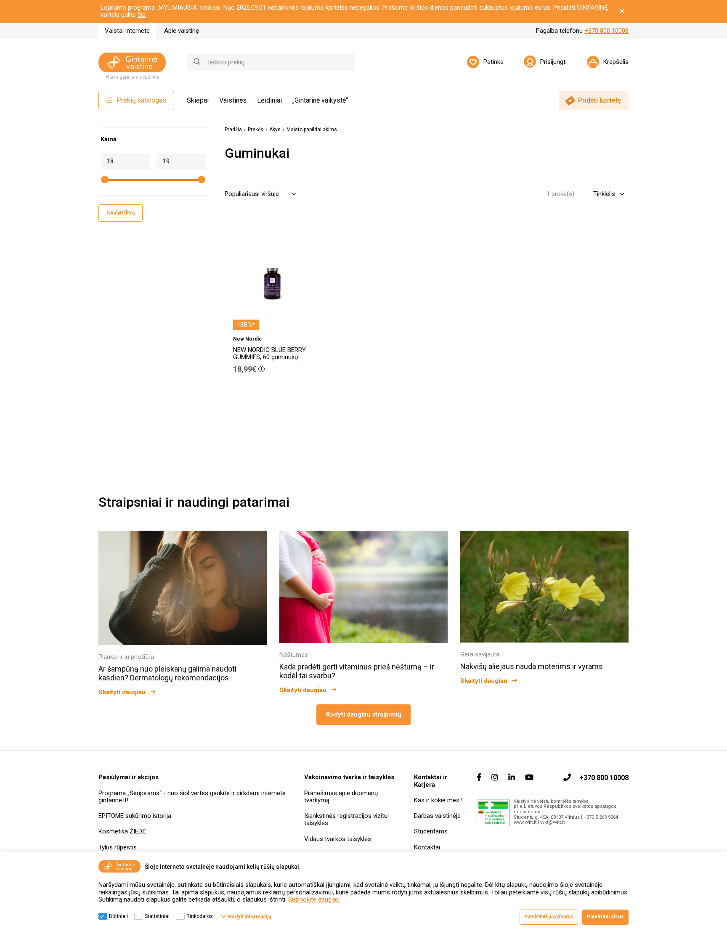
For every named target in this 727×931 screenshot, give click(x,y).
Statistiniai (157, 916)
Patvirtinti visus (605, 917)
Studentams (431, 831)
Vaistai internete (127, 30)
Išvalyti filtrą (120, 213)
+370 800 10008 (606, 30)
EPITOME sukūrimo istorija (134, 816)
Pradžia (233, 129)
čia (142, 15)
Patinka (493, 62)
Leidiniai (269, 100)
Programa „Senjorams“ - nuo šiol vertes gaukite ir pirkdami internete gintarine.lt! (192, 796)
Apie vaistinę (181, 30)
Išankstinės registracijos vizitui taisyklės (346, 819)
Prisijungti (553, 62)
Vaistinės (233, 100)
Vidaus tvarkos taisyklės (337, 839)
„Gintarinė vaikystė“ (320, 100)
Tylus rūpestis (117, 847)
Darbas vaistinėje (437, 816)
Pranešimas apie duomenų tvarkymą (341, 796)
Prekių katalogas (141, 100)
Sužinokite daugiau (314, 899)
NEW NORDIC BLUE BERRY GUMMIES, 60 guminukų (269, 353)
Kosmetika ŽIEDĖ (122, 831)
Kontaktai (427, 847)
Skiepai (198, 100)
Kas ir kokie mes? (438, 800)
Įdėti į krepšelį (276, 393)
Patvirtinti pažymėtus (548, 917)
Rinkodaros (199, 916)
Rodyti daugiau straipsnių (363, 714)
